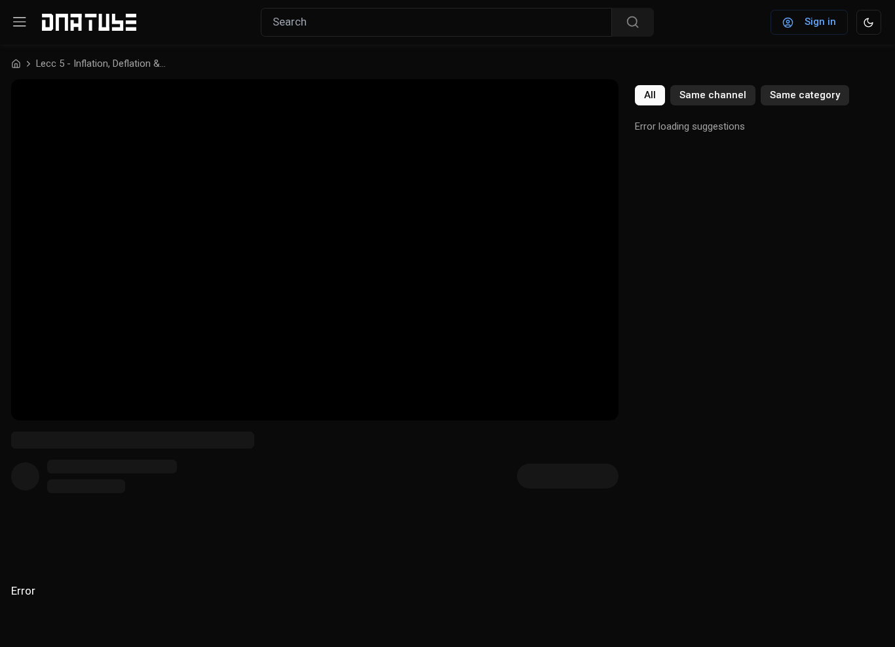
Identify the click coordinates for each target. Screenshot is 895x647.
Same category (805, 95)
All (650, 95)
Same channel (712, 95)
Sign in (820, 22)
